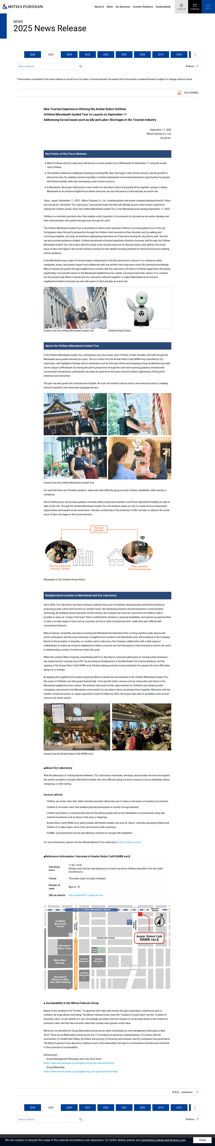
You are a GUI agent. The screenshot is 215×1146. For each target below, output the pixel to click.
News (110, 6)
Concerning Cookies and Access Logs (163, 1140)
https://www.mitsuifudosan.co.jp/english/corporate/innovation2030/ (79, 1063)
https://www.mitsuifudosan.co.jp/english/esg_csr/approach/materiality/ (81, 1071)
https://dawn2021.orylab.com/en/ (86, 895)
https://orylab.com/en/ (129, 842)
